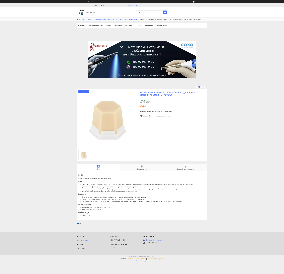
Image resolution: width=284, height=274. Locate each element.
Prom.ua (152, 257)
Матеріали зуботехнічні (124, 19)
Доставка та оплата (132, 25)
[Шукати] (165, 12)
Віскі (135, 19)
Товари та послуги (87, 19)
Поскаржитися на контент (138, 259)
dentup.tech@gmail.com (154, 240)
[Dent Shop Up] (81, 12)
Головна (81, 25)
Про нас (109, 25)
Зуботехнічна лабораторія (104, 19)
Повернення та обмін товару (155, 25)
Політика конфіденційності (155, 259)
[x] (80, 224)
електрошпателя (119, 199)
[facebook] (78, 224)
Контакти (118, 25)
